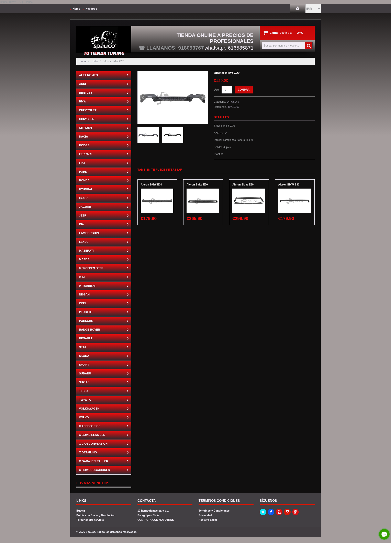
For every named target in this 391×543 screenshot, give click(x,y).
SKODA (84, 356)
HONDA (84, 180)
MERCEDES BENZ (91, 268)
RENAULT (85, 338)
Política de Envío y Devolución (95, 515)
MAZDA (84, 259)
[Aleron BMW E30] (157, 190)
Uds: (217, 89)
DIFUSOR (233, 101)
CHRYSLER (86, 119)
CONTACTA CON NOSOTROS (155, 519)
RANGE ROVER (89, 329)
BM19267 (233, 106)
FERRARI (85, 154)
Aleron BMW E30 (151, 184)
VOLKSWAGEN (89, 408)
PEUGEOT (86, 312)
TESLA (83, 391)
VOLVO (84, 417)
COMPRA (243, 89)
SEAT (82, 347)
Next (202, 97)
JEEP (82, 215)
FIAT (82, 162)
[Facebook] (271, 512)
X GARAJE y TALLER (93, 461)
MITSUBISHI (87, 285)
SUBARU (85, 373)
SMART (84, 364)
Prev (143, 97)
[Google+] (295, 512)
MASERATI (86, 250)
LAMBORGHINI (89, 233)
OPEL (83, 303)
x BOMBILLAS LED (92, 434)
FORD (83, 171)
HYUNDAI (85, 189)
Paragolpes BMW (148, 515)
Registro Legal (208, 519)
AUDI (82, 84)
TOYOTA (85, 399)
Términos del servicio (90, 519)
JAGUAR (85, 206)
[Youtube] (279, 512)
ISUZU (83, 198)
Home (76, 8)
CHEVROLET (88, 110)
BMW (95, 61)
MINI (82, 277)
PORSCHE (86, 320)
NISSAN (84, 294)
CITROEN (85, 127)
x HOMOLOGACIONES (94, 470)
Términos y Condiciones (214, 510)
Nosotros (91, 8)
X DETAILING (88, 452)
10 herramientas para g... (153, 510)
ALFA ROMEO (88, 75)
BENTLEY (85, 92)
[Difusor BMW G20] (173, 97)
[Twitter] (263, 512)
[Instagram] (287, 512)
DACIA (83, 136)
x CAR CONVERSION (93, 443)
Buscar (80, 510)
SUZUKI (84, 382)
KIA (81, 224)
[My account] (297, 8)
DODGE (84, 145)
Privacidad (205, 515)
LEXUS (83, 241)
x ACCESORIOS (89, 426)
